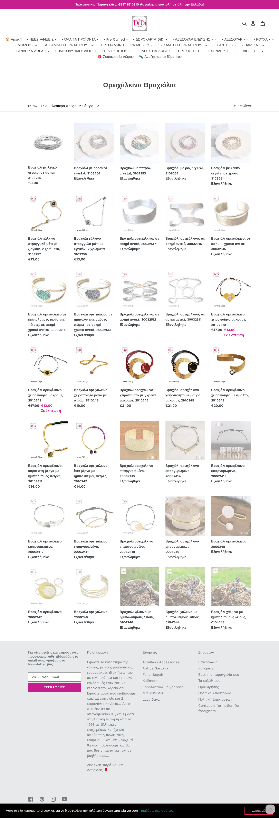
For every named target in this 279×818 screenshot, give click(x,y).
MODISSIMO (153, 693)
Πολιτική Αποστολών (214, 693)
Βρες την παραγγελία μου (218, 674)
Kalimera (150, 681)
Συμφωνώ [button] (259, 810)
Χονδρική (205, 668)
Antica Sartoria (155, 668)
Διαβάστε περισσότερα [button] (157, 810)
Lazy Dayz (151, 699)
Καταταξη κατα (37, 106)
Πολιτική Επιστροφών (215, 699)
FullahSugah (153, 674)
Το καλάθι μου (209, 681)
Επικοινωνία (208, 662)
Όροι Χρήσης (208, 687)
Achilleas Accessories (161, 662)
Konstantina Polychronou (164, 687)
